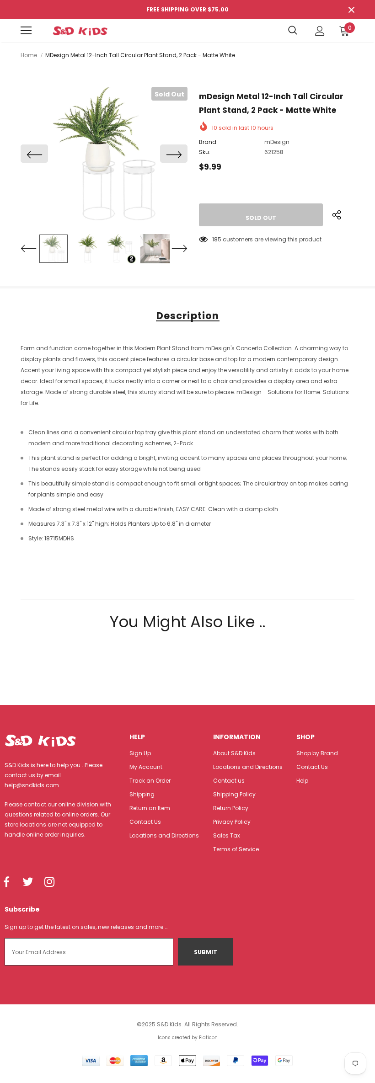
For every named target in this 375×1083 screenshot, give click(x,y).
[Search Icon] (292, 30)
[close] (351, 9)
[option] (104, 153)
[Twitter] (28, 882)
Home (29, 55)
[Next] (174, 153)
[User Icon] (320, 31)
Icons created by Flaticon (188, 1037)
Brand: (208, 142)
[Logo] (80, 31)
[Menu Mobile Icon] (26, 30)
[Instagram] (49, 882)
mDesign (276, 142)
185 (216, 239)
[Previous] (34, 153)
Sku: (204, 152)
